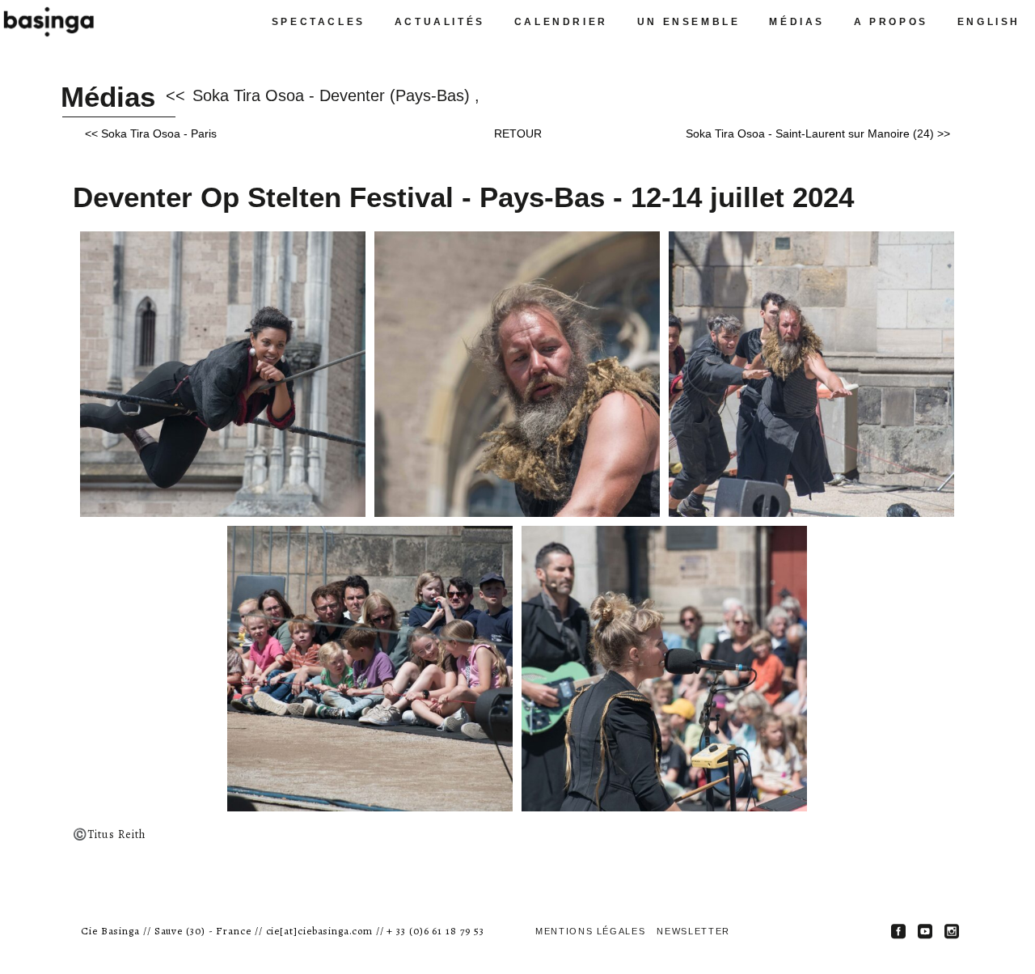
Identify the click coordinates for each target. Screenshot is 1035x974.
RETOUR (518, 133)
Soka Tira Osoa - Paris (159, 133)
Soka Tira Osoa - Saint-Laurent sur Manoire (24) (810, 133)
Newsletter (693, 931)
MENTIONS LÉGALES (590, 931)
